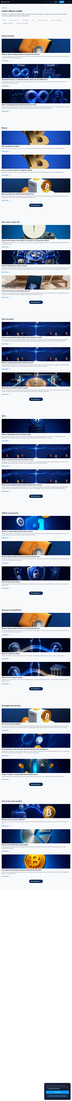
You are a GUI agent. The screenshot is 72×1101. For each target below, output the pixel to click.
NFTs (33, 20)
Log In (55, 1)
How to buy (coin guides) (22, 23)
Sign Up (62, 1)
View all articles (35, 205)
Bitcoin (4, 20)
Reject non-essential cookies (57, 1096)
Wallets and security (42, 20)
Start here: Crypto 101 (14, 20)
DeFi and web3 (25, 20)
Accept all (57, 1092)
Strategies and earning (8, 23)
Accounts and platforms (56, 20)
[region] (57, 1091)
